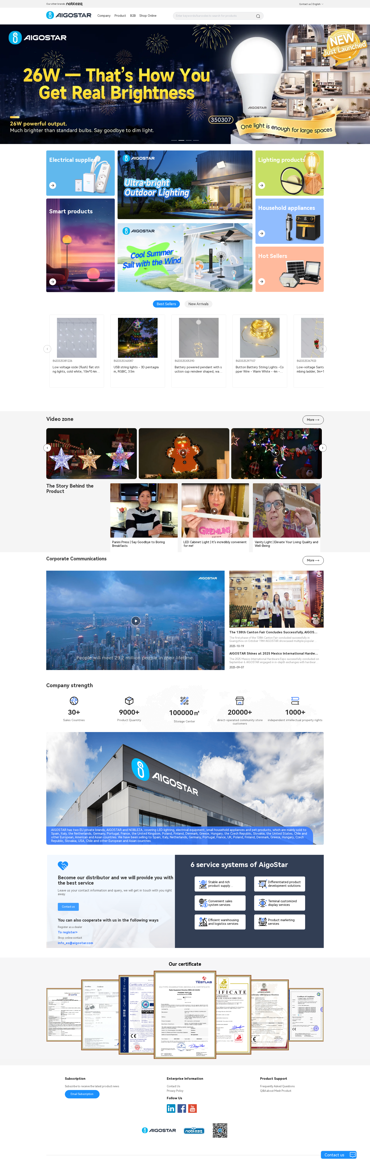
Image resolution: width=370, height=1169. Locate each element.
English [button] (317, 4)
